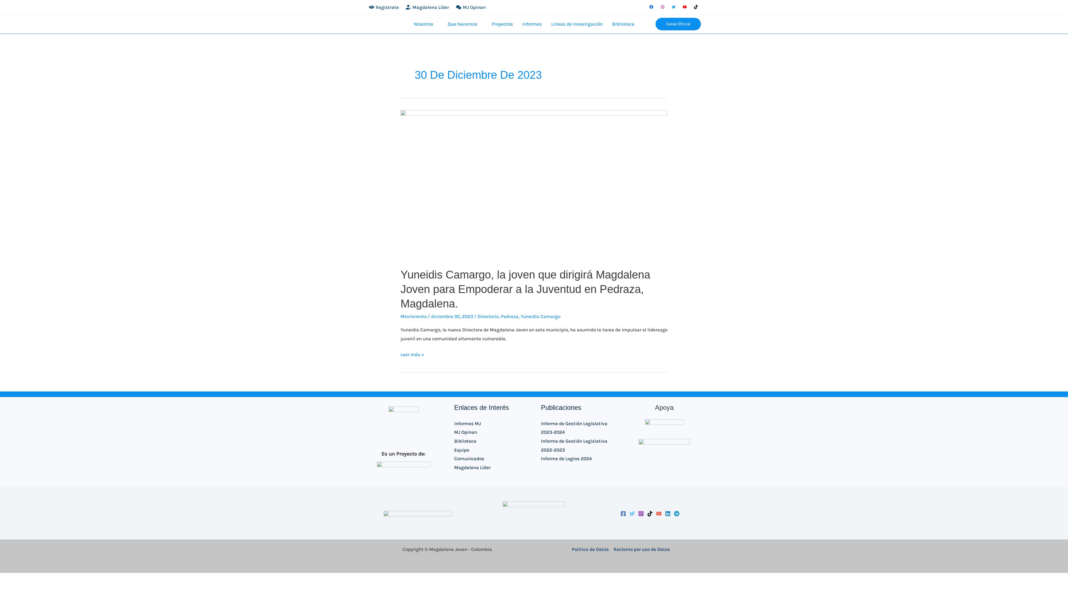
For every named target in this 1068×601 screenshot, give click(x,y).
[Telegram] (676, 513)
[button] (647, 24)
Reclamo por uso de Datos (642, 549)
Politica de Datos (590, 549)
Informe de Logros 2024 (566, 458)
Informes (532, 24)
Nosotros (423, 24)
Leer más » (412, 353)
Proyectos (502, 24)
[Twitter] (673, 7)
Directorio (488, 316)
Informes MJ (467, 423)
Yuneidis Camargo (540, 316)
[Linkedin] (668, 513)
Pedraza (509, 316)
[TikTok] (696, 7)
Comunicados (469, 458)
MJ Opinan (465, 432)
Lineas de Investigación (577, 24)
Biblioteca (623, 24)
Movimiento (413, 316)
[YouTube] (685, 7)
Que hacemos (462, 24)
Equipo (461, 450)
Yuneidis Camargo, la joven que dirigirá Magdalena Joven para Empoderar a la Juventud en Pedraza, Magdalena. (525, 289)
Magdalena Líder (472, 467)
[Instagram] (662, 7)
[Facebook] (651, 7)
